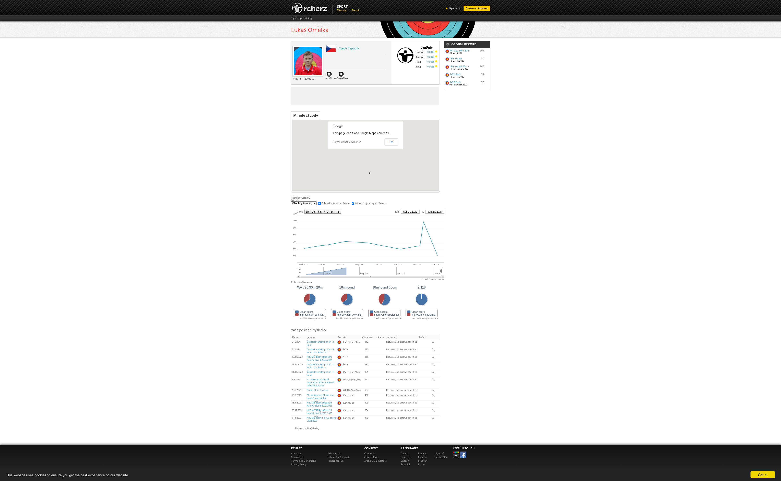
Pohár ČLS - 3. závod (317, 390)
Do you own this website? (347, 142)
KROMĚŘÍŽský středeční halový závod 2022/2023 (319, 404)
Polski (421, 464)
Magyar (422, 460)
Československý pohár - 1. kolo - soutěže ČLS (320, 366)
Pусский (439, 453)
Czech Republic (349, 48)
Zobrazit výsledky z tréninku (370, 203)
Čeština (405, 453)
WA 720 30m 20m (459, 50)
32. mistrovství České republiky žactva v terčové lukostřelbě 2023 (320, 382)
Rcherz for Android (338, 457)
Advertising (334, 453)
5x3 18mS (455, 74)
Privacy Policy (298, 464)
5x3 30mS (455, 82)
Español (405, 464)
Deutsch (405, 457)
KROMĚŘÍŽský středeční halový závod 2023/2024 (319, 358)
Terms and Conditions (303, 460)
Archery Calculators (375, 460)
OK (391, 142)
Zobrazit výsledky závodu (335, 203)
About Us (296, 453)
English (405, 460)
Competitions (371, 457)
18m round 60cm (459, 66)
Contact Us (297, 457)
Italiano (422, 457)
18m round (455, 58)
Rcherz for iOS (336, 460)
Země (355, 10)
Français (423, 453)
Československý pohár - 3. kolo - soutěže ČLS (320, 351)
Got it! (762, 474)
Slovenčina (441, 457)
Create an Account (477, 8)
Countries (369, 453)
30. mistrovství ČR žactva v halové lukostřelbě (321, 397)
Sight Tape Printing (301, 18)
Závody (342, 10)
